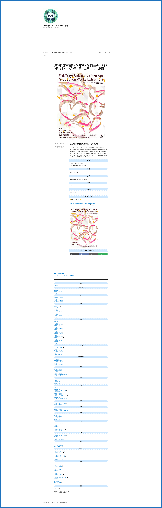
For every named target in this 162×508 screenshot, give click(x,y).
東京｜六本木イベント (58, 337)
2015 (68, 52)
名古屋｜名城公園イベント (59, 373)
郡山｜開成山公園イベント (59, 301)
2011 (52, 52)
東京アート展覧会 (57, 469)
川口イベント (56, 314)
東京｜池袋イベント (58, 329)
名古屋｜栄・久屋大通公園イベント (61, 374)
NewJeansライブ (57, 482)
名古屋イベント (57, 371)
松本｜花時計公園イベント (59, 361)
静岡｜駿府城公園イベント (59, 369)
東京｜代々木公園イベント (59, 333)
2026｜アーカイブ (47, 55)
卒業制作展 (58, 146)
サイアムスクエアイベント (59, 445)
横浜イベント (56, 349)
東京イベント (56, 321)
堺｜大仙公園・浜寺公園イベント (60, 398)
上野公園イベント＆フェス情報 (55, 26)
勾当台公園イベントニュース (59, 451)
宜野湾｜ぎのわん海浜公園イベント (61, 439)
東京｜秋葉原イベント (58, 327)
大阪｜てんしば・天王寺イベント (60, 395)
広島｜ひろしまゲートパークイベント (61, 410)
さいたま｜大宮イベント (58, 311)
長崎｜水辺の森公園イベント (59, 429)
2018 (80, 52)
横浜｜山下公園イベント (58, 350)
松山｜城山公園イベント (58, 417)
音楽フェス (56, 473)
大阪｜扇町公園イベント (58, 391)
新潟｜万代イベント (58, 359)
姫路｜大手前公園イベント (59, 404)
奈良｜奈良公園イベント (58, 383)
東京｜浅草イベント (58, 324)
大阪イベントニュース (58, 459)
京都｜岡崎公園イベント (58, 381)
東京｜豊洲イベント (58, 339)
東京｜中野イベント (58, 332)
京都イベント (56, 380)
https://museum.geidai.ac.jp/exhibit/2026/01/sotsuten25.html (83, 203)
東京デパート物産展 (58, 466)
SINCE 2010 (46, 52)
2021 (92, 52)
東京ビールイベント (58, 465)
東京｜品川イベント (58, 341)
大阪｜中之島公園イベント (59, 393)
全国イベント (56, 285)
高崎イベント (56, 307)
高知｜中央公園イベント (58, 419)
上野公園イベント (57, 143)
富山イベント (56, 363)
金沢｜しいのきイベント (58, 364)
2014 (63, 52)
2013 (59, 52)
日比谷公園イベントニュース (59, 456)
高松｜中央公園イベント (58, 415)
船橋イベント (56, 317)
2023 (100, 52)
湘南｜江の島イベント (58, 354)
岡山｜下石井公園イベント (59, 409)
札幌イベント (56, 290)
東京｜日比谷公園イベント (59, 328)
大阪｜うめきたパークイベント (60, 390)
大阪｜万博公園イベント (58, 389)
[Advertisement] (81, 41)
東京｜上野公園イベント (58, 325)
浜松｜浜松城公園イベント (59, 370)
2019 (84, 52)
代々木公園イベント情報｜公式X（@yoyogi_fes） (65, 275)
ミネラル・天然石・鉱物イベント (60, 477)
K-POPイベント (57, 481)
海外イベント (56, 470)
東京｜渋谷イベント (58, 336)
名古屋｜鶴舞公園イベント (59, 375)
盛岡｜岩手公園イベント (58, 299)
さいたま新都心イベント (58, 313)
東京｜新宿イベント (58, 331)
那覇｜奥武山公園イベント (59, 437)
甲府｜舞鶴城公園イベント (59, 360)
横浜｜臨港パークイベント (59, 351)
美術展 (62, 147)
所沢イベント (56, 310)
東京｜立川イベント (58, 343)
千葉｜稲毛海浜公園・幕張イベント (61, 315)
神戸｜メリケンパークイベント (60, 403)
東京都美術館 (58, 147)
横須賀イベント (57, 353)
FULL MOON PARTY (58, 446)
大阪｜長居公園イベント (58, 397)
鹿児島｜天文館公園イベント (59, 430)
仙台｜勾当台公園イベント (59, 300)
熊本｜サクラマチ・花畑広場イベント (61, 427)
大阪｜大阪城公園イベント (59, 394)
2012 (55, 52)
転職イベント (56, 478)
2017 (76, 52)
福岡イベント (56, 425)
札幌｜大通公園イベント (58, 291)
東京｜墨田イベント (58, 323)
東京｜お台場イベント (58, 340)
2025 (109, 52)
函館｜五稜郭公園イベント (59, 293)
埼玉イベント (56, 309)
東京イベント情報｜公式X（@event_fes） (63, 273)
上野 (55, 146)
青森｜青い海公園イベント (59, 297)
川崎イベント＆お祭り (58, 347)
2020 (88, 52)
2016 (71, 52)
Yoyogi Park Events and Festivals (60, 335)
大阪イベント (56, 387)
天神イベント (56, 426)
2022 (96, 52)
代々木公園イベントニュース (59, 455)
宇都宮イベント (57, 306)
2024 (104, 52)
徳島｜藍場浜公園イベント (59, 416)
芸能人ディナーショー (58, 474)
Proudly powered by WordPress (62, 502)
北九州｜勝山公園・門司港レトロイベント (62, 423)
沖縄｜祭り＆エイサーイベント (60, 435)
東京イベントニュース (58, 452)
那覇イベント (56, 436)
